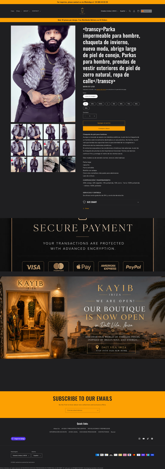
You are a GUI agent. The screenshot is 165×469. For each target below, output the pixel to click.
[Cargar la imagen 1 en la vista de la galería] (18, 131)
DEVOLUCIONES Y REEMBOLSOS (99, 429)
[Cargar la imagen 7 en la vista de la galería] (51, 148)
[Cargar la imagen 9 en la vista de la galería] (18, 164)
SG (114, 104)
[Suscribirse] (97, 410)
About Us (57, 429)
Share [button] (87, 208)
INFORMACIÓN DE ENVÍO (58, 432)
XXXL (100, 104)
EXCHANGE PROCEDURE (88, 432)
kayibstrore (19, 462)
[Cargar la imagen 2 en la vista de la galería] (35, 131)
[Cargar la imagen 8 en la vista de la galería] (67, 148)
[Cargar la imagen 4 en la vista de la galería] (67, 131)
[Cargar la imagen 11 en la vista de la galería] (51, 164)
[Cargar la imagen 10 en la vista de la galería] (35, 164)
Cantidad (85, 112)
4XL (136, 104)
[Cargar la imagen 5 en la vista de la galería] (18, 148)
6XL (121, 104)
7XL (129, 104)
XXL (92, 104)
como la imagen (90, 96)
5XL (86, 108)
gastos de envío (101, 89)
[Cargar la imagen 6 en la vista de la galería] (35, 148)
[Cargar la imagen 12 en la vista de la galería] (67, 164)
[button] (18, 11)
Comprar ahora (104, 128)
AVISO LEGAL (73, 432)
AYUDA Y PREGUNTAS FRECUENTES (74, 429)
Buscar (113, 432)
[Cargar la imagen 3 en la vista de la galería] (51, 131)
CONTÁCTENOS (103, 432)
